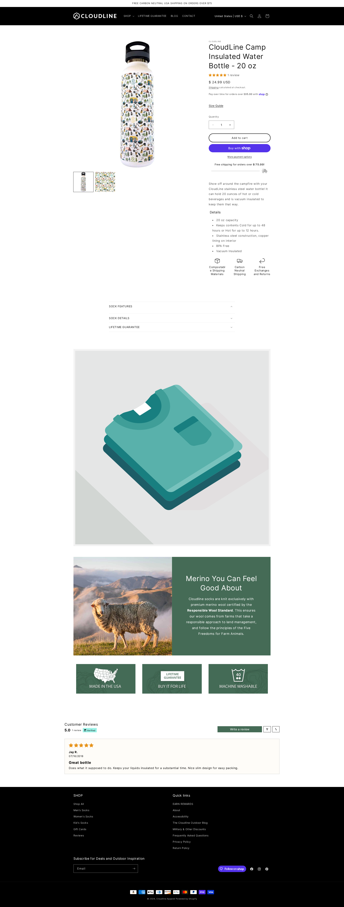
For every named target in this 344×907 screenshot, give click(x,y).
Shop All (78, 803)
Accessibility (181, 816)
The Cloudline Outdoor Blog (190, 822)
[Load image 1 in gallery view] (83, 182)
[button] (128, 16)
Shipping (214, 87)
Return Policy (181, 847)
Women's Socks (83, 816)
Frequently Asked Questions (191, 835)
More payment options (240, 156)
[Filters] (267, 729)
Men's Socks (81, 810)
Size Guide (216, 106)
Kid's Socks (80, 822)
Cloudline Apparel (165, 899)
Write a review (239, 729)
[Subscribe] (134, 868)
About (176, 810)
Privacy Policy (182, 841)
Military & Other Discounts (189, 829)
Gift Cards (79, 829)
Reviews (78, 835)
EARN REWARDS (183, 803)
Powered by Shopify (186, 899)
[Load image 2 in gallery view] (105, 182)
